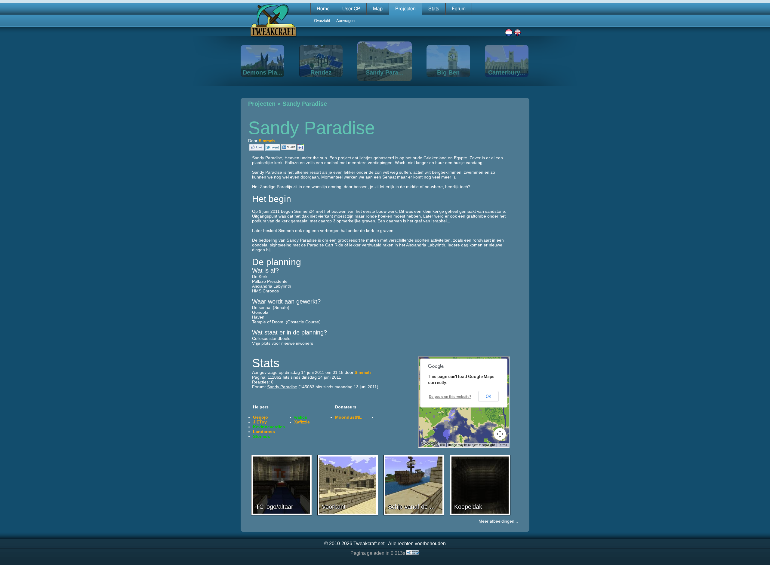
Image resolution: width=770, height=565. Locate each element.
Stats (433, 8)
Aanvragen (345, 21)
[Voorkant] (347, 514)
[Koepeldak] (480, 514)
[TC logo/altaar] (281, 514)
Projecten (405, 8)
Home (323, 8)
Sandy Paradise (304, 103)
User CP (351, 8)
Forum (459, 8)
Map (378, 8)
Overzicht (322, 21)
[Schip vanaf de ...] (413, 514)
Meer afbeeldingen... (498, 521)
